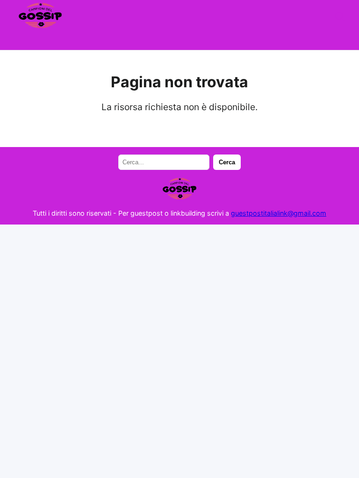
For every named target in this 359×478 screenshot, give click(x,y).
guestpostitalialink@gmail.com (278, 213)
